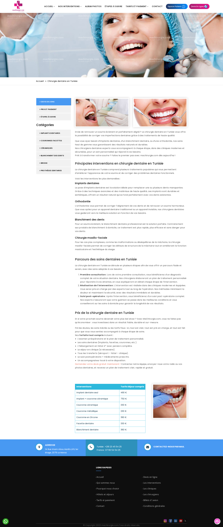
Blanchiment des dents (52, 155)
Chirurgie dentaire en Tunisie (62, 81)
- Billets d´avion (150, 500)
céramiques (46, 148)
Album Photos (93, 6)
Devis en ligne (47, 102)
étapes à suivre (48, 117)
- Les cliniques (149, 488)
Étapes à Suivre (113, 6)
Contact (157, 6)
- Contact (100, 506)
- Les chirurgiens (150, 494)
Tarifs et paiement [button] (136, 6)
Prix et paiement (48, 109)
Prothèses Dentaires (51, 170)
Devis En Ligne (197, 6)
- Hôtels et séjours (104, 494)
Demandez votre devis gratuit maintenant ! (98, 364)
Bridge (43, 163)
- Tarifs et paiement (105, 500)
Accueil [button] (49, 6)
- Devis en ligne (149, 477)
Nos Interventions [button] (69, 6)
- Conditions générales (153, 506)
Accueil (40, 81)
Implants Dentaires (50, 133)
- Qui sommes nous (105, 482)
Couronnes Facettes (51, 140)
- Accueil (99, 477)
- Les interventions (151, 482)
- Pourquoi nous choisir (107, 488)
